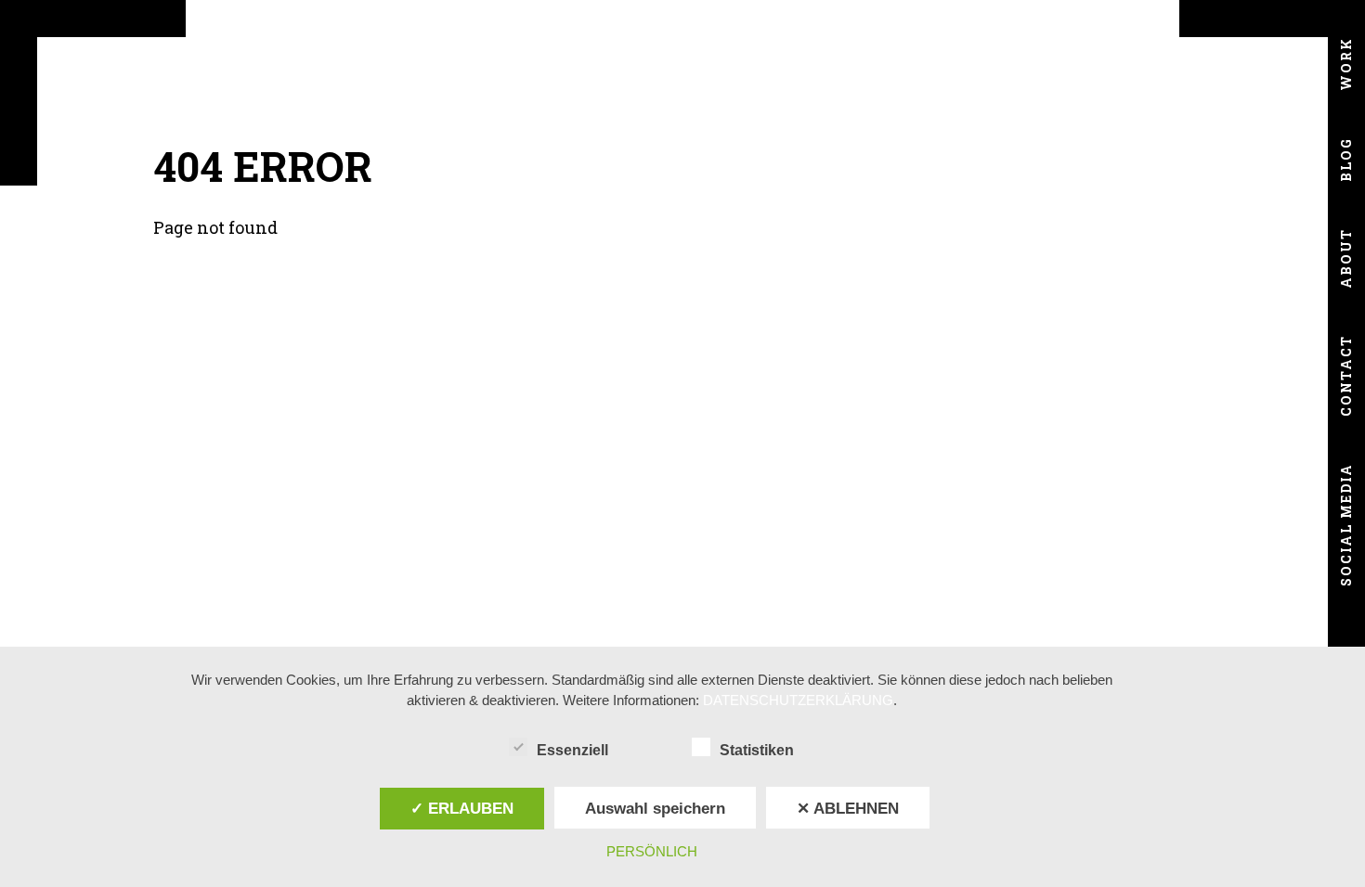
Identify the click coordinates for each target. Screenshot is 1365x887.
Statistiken (757, 750)
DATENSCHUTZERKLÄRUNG (798, 700)
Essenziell (572, 750)
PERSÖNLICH (651, 851)
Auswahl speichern (655, 808)
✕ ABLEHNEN (848, 808)
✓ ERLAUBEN (462, 808)
